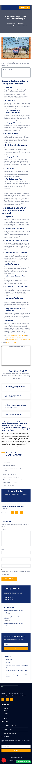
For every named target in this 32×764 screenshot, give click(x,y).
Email (3, 556)
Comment (4, 529)
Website (3, 563)
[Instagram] (7, 699)
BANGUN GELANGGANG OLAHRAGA (15, 337)
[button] (28, 69)
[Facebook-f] (2, 699)
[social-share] (12, 512)
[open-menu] (3, 7)
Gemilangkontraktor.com (24, 340)
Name (3, 549)
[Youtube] (11, 699)
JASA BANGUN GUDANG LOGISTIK (18, 335)
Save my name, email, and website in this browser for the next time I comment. (15, 573)
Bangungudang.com (12, 340)
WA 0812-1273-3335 (11, 342)
